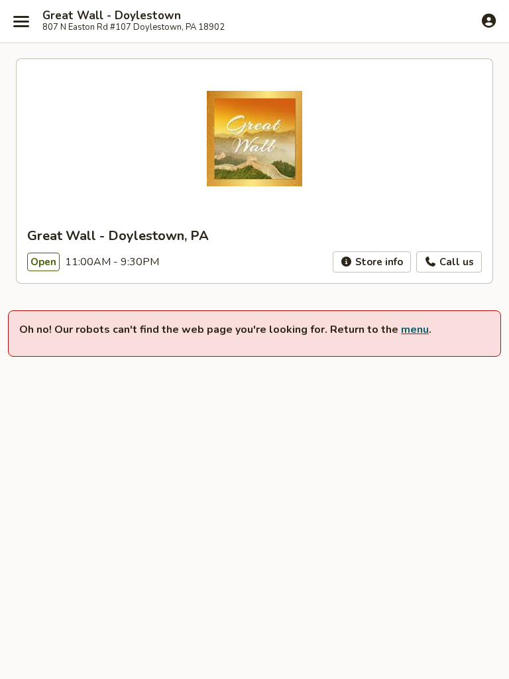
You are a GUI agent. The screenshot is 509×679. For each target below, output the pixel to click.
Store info (378, 262)
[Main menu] (21, 21)
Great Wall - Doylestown (111, 16)
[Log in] (489, 20)
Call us (455, 262)
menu (415, 329)
